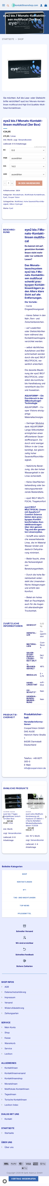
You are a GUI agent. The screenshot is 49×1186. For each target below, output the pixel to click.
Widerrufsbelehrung (14, 1008)
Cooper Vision (14, 197)
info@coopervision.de (35, 768)
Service (8, 1048)
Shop (21, 39)
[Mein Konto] (41, 5)
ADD (5, 174)
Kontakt (8, 1119)
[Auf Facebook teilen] (22, 26)
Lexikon (8, 1053)
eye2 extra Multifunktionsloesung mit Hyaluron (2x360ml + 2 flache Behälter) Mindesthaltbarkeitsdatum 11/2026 (35, 819)
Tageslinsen (10, 1094)
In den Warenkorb (29, 183)
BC (4, 150)
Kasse (7, 1038)
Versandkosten (25, 140)
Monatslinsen (18, 195)
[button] (3, 5)
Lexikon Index (11, 1105)
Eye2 (5, 197)
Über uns (9, 1147)
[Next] (45, 822)
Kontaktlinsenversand (15, 1073)
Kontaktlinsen (11, 1068)
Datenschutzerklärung (15, 992)
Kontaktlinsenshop (13, 1078)
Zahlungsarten (11, 1013)
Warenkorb (10, 1043)
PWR (5, 158)
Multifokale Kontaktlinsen (35, 195)
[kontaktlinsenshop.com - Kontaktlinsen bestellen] (24, 5)
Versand (9, 1002)
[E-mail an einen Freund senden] (32, 26)
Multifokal (19, 201)
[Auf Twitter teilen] (27, 26)
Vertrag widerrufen (23, 1179)
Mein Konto (10, 1027)
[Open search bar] (8, 5)
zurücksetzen (40, 147)
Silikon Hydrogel (15, 204)
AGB (7, 987)
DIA (4, 166)
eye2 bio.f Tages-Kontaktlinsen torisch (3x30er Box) (11, 816)
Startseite (8, 39)
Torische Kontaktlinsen (16, 1099)
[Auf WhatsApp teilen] (17, 26)
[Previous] (3, 822)
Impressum (10, 997)
